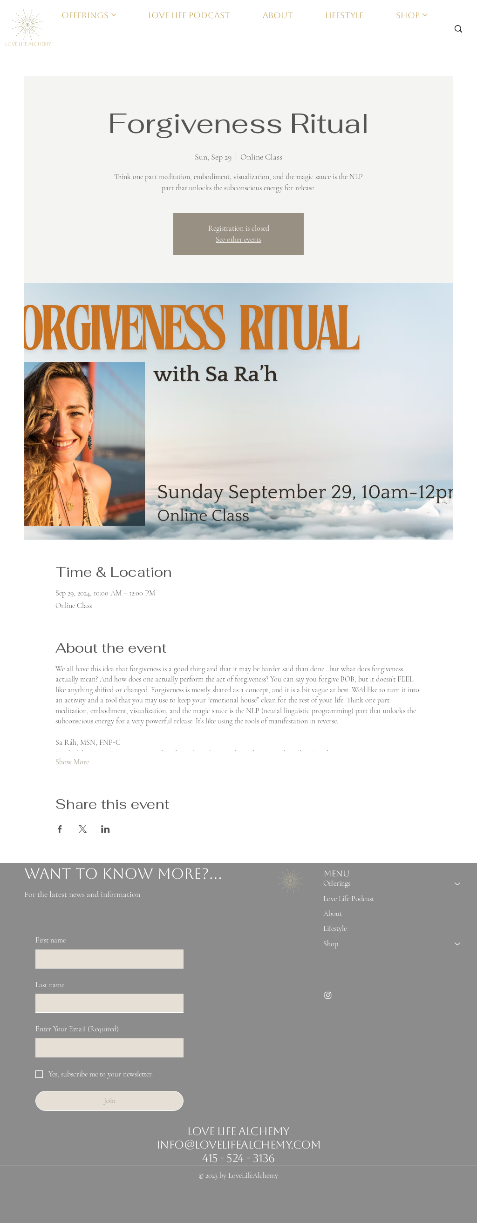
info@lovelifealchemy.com (238, 1144)
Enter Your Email (77, 1029)
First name (50, 940)
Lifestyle (335, 928)
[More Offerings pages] (113, 15)
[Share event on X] (82, 829)
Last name (49, 984)
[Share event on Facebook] (59, 829)
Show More (72, 762)
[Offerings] (458, 883)
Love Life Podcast (348, 898)
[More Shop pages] (424, 15)
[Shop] (458, 943)
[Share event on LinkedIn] (105, 829)
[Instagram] (328, 995)
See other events (238, 239)
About (332, 913)
